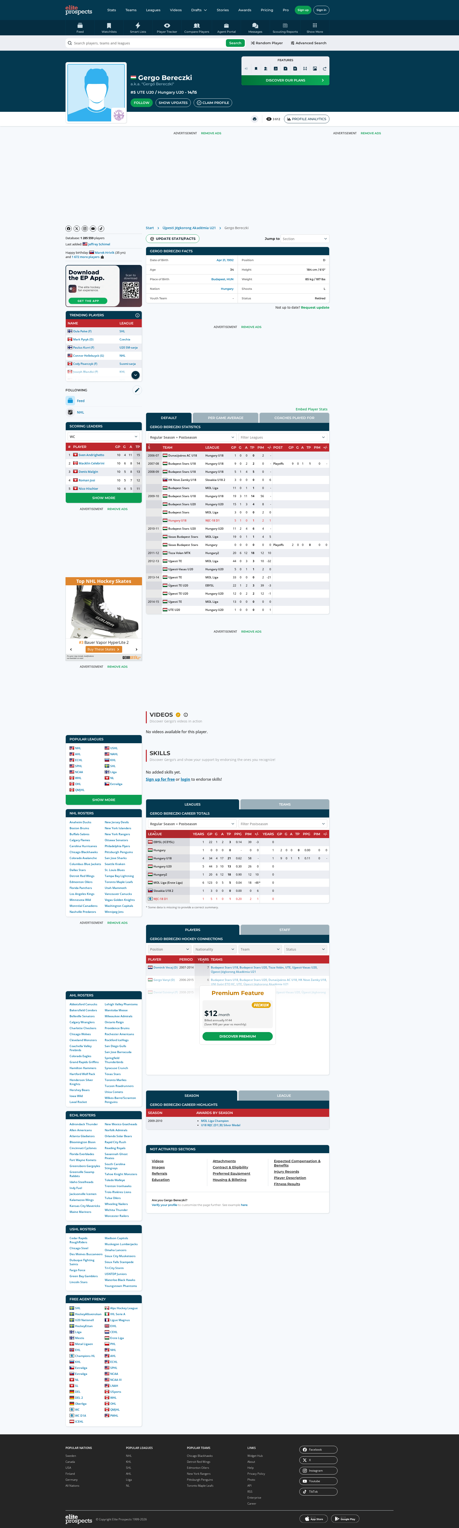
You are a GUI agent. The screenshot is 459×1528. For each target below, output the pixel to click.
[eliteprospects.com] (79, 10)
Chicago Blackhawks (84, 852)
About (251, 1462)
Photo (251, 1480)
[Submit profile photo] (315, 68)
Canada (70, 1462)
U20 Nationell (84, 1320)
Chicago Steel (79, 1248)
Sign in (321, 10)
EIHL (113, 1326)
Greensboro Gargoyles (85, 1166)
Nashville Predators (83, 912)
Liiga (113, 772)
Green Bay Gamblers (84, 1276)
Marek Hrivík (104, 252)
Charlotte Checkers (83, 1028)
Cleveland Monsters (83, 1040)
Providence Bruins (117, 1028)
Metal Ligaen (84, 1344)
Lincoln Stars (78, 1282)
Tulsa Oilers (113, 1198)
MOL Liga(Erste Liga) (168, 883)
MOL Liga (211, 488)
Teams (131, 10)
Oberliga (81, 1404)
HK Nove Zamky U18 (182, 480)
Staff (284, 930)
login (185, 779)
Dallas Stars (78, 870)
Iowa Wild (76, 1096)
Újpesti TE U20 (178, 585)
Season (192, 1095)
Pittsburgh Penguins (119, 852)
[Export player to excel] (285, 68)
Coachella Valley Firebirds (81, 1048)
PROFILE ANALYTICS (309, 119)
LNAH (114, 1386)
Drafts (196, 10)
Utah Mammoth (116, 888)
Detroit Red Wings (82, 876)
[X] (77, 229)
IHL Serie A (117, 1314)
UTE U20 (145, 92)
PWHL (114, 1416)
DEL (78, 1392)
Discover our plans (285, 80)
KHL (113, 760)
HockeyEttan (84, 1326)
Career (251, 1503)
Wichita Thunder (116, 1210)
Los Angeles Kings (82, 894)
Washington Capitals (119, 906)
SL (76, 1386)
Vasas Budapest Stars (183, 537)
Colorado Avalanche (83, 858)
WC (77, 1410)
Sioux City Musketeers (120, 1256)
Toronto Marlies (115, 1080)
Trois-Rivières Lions (118, 1192)
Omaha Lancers (115, 1250)
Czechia (125, 339)
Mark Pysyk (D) (83, 339)
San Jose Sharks (116, 858)
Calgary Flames (80, 840)
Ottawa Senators (116, 840)
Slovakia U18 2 (215, 480)
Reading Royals (115, 1148)
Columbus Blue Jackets (85, 864)
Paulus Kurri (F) (83, 347)
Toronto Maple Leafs (119, 882)
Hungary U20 (171, 92)
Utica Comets (114, 1092)
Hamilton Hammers (83, 1068)
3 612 (276, 119)
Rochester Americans (119, 1034)
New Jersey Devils (117, 822)
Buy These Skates (101, 649)
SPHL (78, 766)
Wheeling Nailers (116, 1204)
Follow (141, 103)
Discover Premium (237, 1036)
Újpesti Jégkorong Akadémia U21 (189, 228)
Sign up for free (160, 779)
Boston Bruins (79, 828)
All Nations (72, 1486)
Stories (223, 10)
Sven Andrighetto (91, 455)
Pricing (267, 10)
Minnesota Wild (80, 900)
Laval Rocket (78, 1102)
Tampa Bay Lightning (119, 876)
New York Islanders (118, 828)
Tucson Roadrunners (119, 1086)
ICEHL (79, 1422)
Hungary (227, 289)
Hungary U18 (214, 455)
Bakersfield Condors (83, 1010)
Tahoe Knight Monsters (121, 1174)
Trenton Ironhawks (118, 1186)
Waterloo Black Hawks (120, 1280)
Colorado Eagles (80, 1056)
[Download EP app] (104, 286)
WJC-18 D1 (212, 520)
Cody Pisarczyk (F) (85, 364)
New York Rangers (117, 834)
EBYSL (209, 585)
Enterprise (254, 1498)
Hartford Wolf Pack (82, 1074)
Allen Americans (81, 1130)
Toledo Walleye (115, 1180)
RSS (249, 1492)
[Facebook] (69, 229)
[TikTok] (101, 229)
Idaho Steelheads (81, 1182)
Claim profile (215, 103)
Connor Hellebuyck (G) (88, 356)
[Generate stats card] (275, 68)
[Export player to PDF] (295, 68)
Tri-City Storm (114, 1268)
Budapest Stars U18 (182, 464)
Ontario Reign (114, 1022)
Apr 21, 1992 (225, 260)
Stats (111, 10)
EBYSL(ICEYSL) (163, 842)
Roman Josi (87, 480)
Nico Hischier (88, 488)
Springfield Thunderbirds (114, 1060)
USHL (114, 748)
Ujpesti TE (175, 561)
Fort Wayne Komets (83, 1160)
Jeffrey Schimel (99, 244)
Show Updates (173, 103)
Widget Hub (255, 1456)
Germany (72, 1480)
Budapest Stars (178, 488)
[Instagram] (85, 229)
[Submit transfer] (324, 68)
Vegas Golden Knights (120, 900)
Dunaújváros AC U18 (182, 455)
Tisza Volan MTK (179, 553)
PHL (113, 1344)
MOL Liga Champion (215, 1121)
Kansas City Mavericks (85, 1206)
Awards (244, 10)
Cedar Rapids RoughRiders (78, 1240)
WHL (78, 778)
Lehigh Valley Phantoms (121, 1004)
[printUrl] (254, 119)
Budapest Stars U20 (182, 504)
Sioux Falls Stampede (119, 1262)
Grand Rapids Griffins (84, 1062)
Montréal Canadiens (84, 906)
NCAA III (116, 1380)
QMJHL (80, 790)
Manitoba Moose (116, 1010)
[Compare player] (305, 68)
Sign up (303, 10)
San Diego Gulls (115, 1046)
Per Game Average (225, 418)
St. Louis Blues (115, 870)
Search (235, 43)
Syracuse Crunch (116, 1068)
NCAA (79, 772)
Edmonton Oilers (81, 882)
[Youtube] (93, 229)
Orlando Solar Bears (118, 1136)
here (244, 1205)
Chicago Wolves (80, 1034)
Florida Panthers (81, 888)
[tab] (169, 418)
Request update (315, 307)
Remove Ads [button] (371, 133)
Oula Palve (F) (82, 331)
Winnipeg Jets (114, 912)
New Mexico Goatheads (121, 1124)
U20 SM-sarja (129, 347)
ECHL (78, 760)
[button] (315, 27)
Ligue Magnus (120, 1320)
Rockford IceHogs (117, 1040)
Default (169, 418)
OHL (78, 784)
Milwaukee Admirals (118, 1016)
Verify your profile (164, 1205)
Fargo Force (77, 1270)
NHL (123, 356)
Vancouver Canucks (118, 894)
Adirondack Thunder (84, 1124)
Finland (70, 1474)
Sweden (71, 1456)
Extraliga (116, 784)
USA (68, 1468)
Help (250, 1468)
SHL (122, 331)
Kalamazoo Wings (82, 1200)
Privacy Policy (256, 1474)
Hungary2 (212, 553)
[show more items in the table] (135, 375)
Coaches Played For (294, 418)
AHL (78, 754)
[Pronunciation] (246, 68)
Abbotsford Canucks (83, 1004)
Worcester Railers (117, 1216)
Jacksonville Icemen (83, 1194)
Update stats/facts (176, 239)
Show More (103, 498)
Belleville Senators (82, 1016)
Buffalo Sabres (79, 834)
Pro (286, 10)
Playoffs (278, 464)
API (249, 1486)
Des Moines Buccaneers (86, 1254)
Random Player (269, 43)
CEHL (114, 1332)
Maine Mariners (80, 1212)
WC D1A (80, 1416)
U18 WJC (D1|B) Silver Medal (220, 1125)
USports (115, 1392)
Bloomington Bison (83, 1142)
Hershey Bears (80, 1090)
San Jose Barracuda (118, 1052)
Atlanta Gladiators (82, 1136)
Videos (176, 10)
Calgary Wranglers (82, 1022)
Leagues (153, 10)
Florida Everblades (82, 1154)
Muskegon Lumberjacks (121, 1244)
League (284, 1095)
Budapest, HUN (222, 279)
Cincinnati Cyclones (83, 1148)
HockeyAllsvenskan (88, 1314)
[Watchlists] (256, 68)
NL (112, 778)
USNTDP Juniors (116, 1274)
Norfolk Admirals (116, 1130)
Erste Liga (117, 1338)
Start (150, 228)
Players (192, 930)
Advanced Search (311, 43)
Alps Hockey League (124, 1308)
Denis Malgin (88, 471)
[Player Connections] (266, 68)
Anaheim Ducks (80, 822)
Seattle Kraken (115, 864)
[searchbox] (156, 43)
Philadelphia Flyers (117, 846)
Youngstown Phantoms (121, 1286)
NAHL (114, 754)
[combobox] (156, 43)
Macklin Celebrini (91, 463)
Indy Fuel (76, 1188)
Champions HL (85, 1356)
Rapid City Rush (115, 1142)
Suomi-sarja (128, 364)
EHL (78, 1350)
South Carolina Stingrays (115, 1166)
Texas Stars (113, 1074)
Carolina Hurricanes (83, 846)
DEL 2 (79, 1398)
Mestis (79, 1338)
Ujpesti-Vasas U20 (180, 569)
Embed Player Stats (312, 409)
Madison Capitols (116, 1238)
